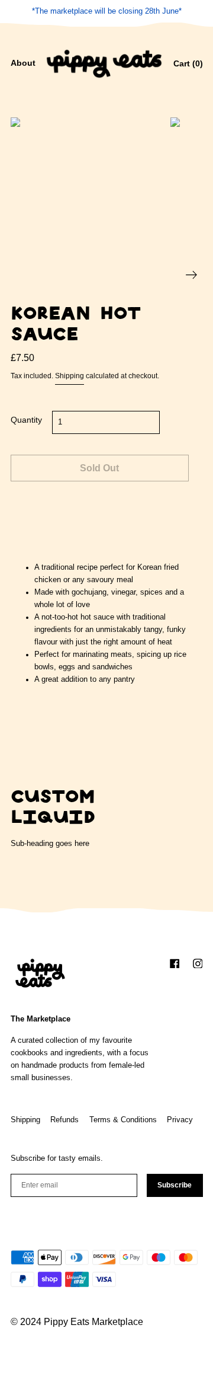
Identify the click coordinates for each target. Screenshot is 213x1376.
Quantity (26, 419)
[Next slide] (191, 275)
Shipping (69, 376)
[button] (23, 64)
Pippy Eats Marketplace (93, 1322)
